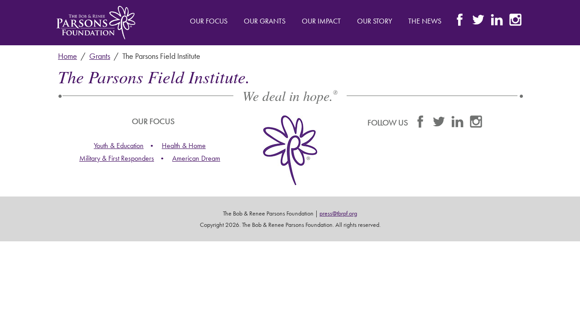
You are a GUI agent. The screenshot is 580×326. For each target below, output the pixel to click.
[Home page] (95, 22)
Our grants (264, 21)
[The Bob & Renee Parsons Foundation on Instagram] (515, 22)
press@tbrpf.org (338, 213)
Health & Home (184, 145)
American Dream (196, 158)
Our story (374, 21)
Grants (99, 56)
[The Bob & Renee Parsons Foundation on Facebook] (459, 22)
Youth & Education (119, 145)
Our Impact (321, 21)
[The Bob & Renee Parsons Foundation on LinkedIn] (496, 22)
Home (67, 56)
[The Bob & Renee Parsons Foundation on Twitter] (478, 22)
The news (424, 21)
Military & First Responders (116, 158)
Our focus (208, 21)
